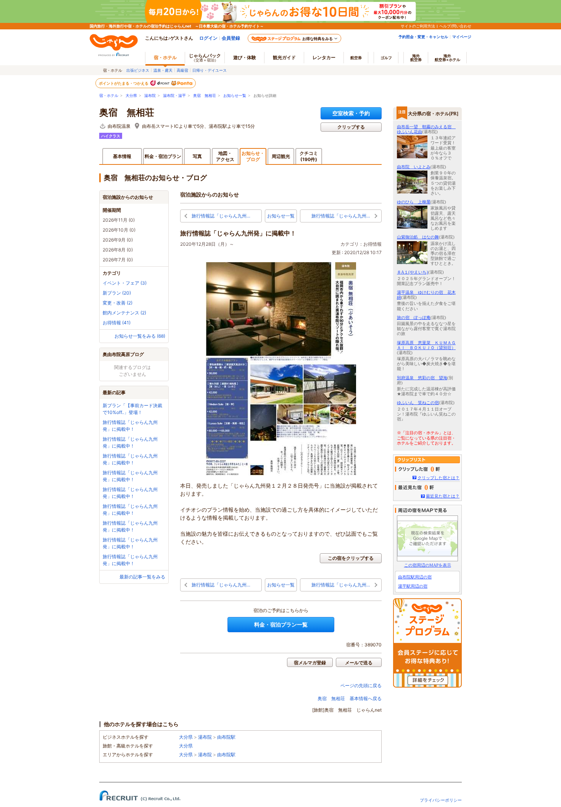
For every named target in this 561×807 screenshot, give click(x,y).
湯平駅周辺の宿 (412, 586)
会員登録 (231, 38)
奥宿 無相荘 (204, 95)
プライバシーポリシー (441, 800)
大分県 (131, 95)
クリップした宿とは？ (438, 477)
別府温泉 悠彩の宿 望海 (422, 377)
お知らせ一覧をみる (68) (139, 336)
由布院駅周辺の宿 (415, 577)
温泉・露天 (162, 70)
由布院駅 (226, 737)
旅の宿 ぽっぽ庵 (413, 317)
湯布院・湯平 (174, 95)
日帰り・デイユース (209, 70)
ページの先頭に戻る (361, 685)
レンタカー (324, 57)
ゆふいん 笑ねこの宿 (418, 402)
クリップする (351, 127)
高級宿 (182, 70)
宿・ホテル (108, 95)
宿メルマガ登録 (310, 662)
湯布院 (150, 95)
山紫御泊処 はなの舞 (418, 237)
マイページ (461, 36)
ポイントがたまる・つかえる (124, 83)
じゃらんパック (205, 57)
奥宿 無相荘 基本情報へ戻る (350, 698)
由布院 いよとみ (413, 166)
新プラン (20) (117, 293)
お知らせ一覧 (234, 95)
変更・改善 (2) (117, 303)
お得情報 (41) (117, 322)
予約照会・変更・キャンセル (423, 36)
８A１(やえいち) (412, 272)
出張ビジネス (137, 70)
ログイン (208, 38)
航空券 (356, 57)
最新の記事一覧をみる (142, 577)
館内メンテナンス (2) (124, 313)
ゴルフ (386, 57)
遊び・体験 (244, 57)
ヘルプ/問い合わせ (455, 26)
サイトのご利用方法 (418, 26)
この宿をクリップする (351, 558)
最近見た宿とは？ (442, 496)
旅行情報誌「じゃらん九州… (221, 216)
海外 (416, 57)
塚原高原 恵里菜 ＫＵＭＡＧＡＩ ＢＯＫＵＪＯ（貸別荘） (426, 345)
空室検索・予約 (351, 113)
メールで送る (358, 662)
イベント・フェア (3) (125, 283)
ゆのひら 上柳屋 (413, 202)
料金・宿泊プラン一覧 (281, 624)
